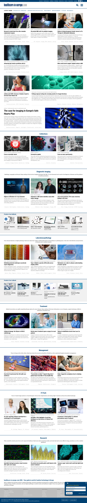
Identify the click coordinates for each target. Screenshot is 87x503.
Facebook (44, 491)
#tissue (81, 273)
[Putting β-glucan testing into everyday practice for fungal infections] (57, 83)
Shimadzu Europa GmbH (23, 295)
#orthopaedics (18, 41)
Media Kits (61, 1)
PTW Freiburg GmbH (22, 228)
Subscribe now (69, 493)
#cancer (62, 41)
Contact (75, 1)
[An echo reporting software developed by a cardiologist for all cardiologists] (16, 405)
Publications (46, 1)
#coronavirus (53, 162)
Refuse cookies (65, 500)
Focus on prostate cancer (10, 154)
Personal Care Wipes (75, 293)
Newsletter (70, 1)
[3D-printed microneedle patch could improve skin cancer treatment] (43, 452)
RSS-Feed (44, 496)
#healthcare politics (30, 127)
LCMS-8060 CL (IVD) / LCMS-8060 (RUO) (62, 293)
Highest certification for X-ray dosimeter (14, 196)
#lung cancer (17, 341)
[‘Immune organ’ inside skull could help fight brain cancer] (70, 452)
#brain (42, 206)
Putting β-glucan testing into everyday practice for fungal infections (49, 94)
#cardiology (15, 429)
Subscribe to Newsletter (73, 485)
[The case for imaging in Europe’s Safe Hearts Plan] (64, 118)
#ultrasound (27, 429)
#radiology (81, 72)
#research (24, 273)
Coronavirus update (36, 154)
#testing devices (80, 104)
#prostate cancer (22, 162)
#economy (64, 384)
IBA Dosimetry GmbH (36, 228)
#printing (54, 41)
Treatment (47, 10)
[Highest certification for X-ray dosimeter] (16, 186)
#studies (23, 41)
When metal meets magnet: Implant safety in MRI (70, 63)
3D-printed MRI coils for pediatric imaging (41, 31)
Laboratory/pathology (35, 10)
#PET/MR (75, 206)
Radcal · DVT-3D (61, 226)
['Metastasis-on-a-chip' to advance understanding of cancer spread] (70, 252)
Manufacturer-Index (27, 495)
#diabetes (38, 273)
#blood (10, 273)
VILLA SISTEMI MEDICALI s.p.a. (75, 229)
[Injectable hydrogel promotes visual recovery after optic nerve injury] (16, 452)
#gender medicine (73, 341)
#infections (69, 104)
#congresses (41, 429)
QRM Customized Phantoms (23, 226)
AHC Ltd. (73, 294)
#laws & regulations (13, 206)
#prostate (16, 162)
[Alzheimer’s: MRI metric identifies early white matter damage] (43, 186)
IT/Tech (63, 10)
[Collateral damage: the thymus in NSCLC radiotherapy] (16, 320)
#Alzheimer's (37, 206)
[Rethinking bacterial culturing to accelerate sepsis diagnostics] (16, 252)
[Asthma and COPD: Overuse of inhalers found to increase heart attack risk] (16, 83)
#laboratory (74, 104)
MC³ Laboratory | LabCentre (9, 293)
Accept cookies (73, 500)
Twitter (43, 492)
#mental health (71, 206)
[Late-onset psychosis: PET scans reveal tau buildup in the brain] (70, 186)
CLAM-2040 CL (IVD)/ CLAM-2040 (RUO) (21, 293)
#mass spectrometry (79, 162)
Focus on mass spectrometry (65, 154)
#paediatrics (50, 41)
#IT (23, 429)
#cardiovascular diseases (11, 104)
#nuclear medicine (38, 127)
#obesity (42, 273)
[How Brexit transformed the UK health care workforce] (16, 363)
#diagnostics (59, 104)
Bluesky (44, 493)
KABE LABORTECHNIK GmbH (49, 297)
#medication (27, 104)
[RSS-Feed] (82, 1)
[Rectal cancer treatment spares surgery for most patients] (43, 320)
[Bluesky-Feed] (80, 1)
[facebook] (78, 1)
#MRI (46, 41)
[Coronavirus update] (43, 143)
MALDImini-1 (33, 293)
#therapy (81, 41)
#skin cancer (76, 41)
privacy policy (10, 501)
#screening (23, 72)
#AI (6, 72)
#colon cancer (40, 341)
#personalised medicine (78, 429)
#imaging (42, 41)
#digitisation (40, 384)
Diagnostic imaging (19, 10)
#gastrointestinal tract (47, 341)
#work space (80, 384)
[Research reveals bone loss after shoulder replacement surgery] (16, 20)
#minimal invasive (13, 473)
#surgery (27, 41)
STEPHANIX (7, 229)
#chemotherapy (34, 341)
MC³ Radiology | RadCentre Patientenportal (49, 227)
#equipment (38, 41)
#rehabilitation (80, 341)
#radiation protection (21, 206)
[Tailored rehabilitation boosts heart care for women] (70, 320)
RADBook (56, 1)
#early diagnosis (24, 127)
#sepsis (27, 273)
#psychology (80, 206)
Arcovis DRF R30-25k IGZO (76, 226)
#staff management (22, 384)
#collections (7, 162)
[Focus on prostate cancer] (16, 143)
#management (53, 384)
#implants (7, 41)
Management (56, 10)
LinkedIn (44, 495)
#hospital (66, 41)
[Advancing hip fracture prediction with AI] (16, 52)
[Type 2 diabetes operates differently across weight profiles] (43, 252)
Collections (43, 134)
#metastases (71, 41)
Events (66, 1)
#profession (16, 384)
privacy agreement (82, 493)
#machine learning (11, 72)
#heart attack (21, 104)
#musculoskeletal (12, 41)
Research (70, 10)
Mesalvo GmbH (47, 229)
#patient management (74, 72)
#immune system (75, 473)
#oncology (27, 341)
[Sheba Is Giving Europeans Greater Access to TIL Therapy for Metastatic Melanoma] (70, 20)
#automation (36, 429)
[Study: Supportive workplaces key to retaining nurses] (70, 363)
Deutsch (41, 1)
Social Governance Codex (63, 496)
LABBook (51, 1)
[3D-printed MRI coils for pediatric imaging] (43, 20)
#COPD (17, 104)
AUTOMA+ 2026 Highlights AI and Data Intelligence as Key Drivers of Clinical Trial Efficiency (42, 419)
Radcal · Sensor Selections (36, 226)
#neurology (19, 473)
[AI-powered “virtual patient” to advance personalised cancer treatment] (70, 405)
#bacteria (6, 273)
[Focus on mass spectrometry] (70, 143)
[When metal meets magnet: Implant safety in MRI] (70, 52)
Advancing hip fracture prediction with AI (14, 63)
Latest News (8, 10)
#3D (34, 41)
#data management (47, 429)
